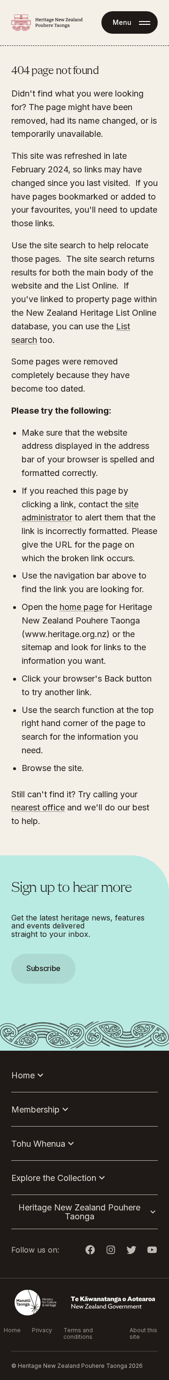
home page (81, 607)
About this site (143, 1333)
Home (12, 1330)
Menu (122, 22)
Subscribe (43, 968)
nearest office (38, 807)
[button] (84, 690)
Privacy (42, 1330)
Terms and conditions (78, 1333)
